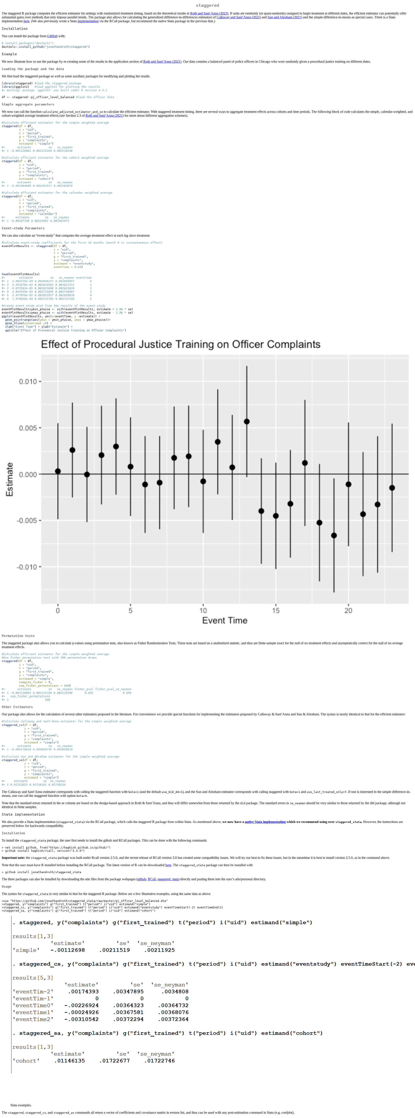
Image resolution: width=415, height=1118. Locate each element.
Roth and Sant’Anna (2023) (209, 13)
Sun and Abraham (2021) (285, 17)
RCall (152, 879)
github (141, 879)
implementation (88, 21)
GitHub (52, 36)
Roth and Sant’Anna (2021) (162, 61)
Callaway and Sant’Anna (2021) (239, 17)
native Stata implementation (265, 822)
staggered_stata (168, 879)
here (26, 21)
